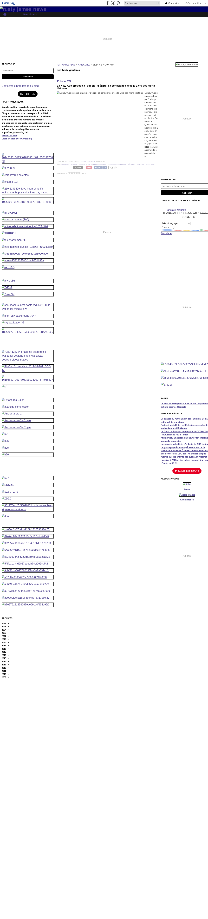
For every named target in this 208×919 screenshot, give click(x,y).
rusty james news (66, 64)
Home (5, 13)
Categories (84, 64)
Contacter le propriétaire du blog (20, 86)
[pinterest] (118, 3)
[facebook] (107, 3)
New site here (30, 14)
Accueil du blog (10, 135)
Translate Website (175, 210)
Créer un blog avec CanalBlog (17, 139)
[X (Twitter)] (113, 3)
